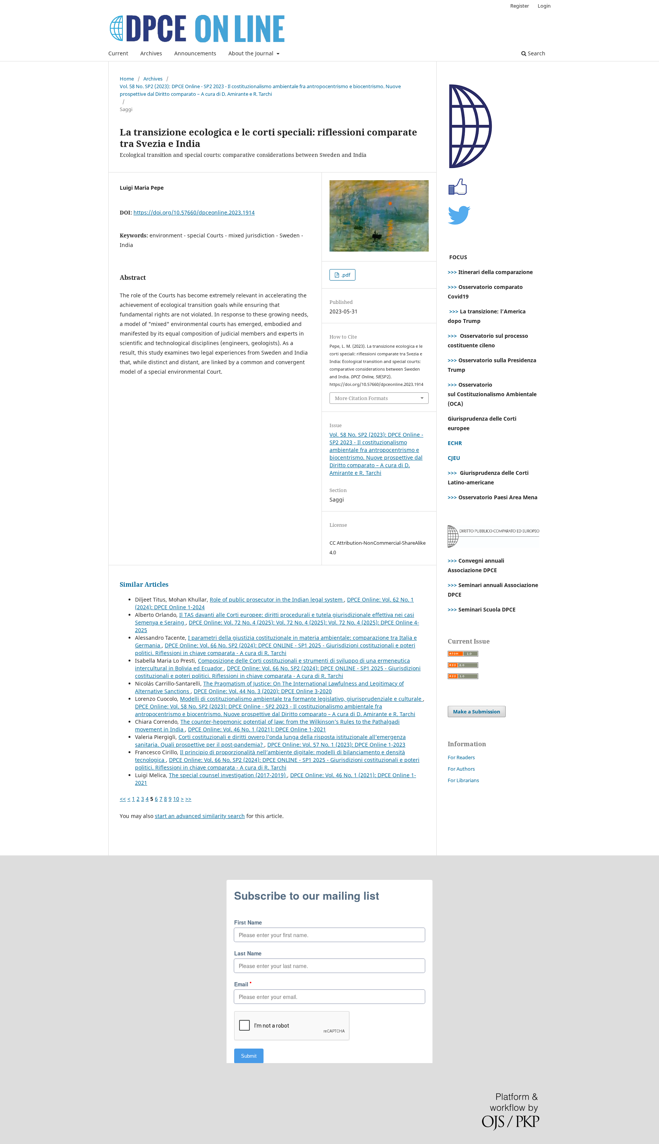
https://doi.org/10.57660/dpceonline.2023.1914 (194, 212)
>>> (452, 272)
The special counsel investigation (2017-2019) (228, 775)
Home (127, 78)
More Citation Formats (361, 398)
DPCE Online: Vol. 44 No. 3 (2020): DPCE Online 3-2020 (263, 691)
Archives (151, 53)
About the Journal (251, 53)
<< (123, 798)
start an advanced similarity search (200, 816)
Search (535, 53)
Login (544, 5)
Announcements (195, 53)
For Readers (461, 757)
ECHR (455, 443)
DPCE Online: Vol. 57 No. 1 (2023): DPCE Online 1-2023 (336, 744)
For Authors (461, 768)
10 (176, 798)
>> (188, 798)
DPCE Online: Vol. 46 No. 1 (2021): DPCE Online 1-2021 (257, 729)
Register (519, 5)
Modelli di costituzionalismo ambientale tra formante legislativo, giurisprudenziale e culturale (301, 698)
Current (118, 53)
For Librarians (463, 780)
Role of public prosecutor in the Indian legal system (277, 599)
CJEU (454, 457)
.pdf (345, 274)
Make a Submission (476, 711)
